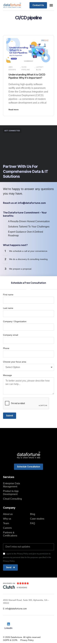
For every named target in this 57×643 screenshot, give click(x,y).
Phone (6, 348)
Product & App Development (11, 492)
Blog (32, 514)
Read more (14, 109)
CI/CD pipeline (26, 68)
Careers (7, 528)
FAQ (32, 523)
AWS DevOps (12, 68)
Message (7, 375)
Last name (8, 308)
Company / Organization (14, 321)
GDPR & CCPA (10, 640)
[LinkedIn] (8, 624)
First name (8, 294)
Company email (10, 335)
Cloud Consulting (12, 498)
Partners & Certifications (10, 534)
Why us (7, 518)
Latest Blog (39, 68)
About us (8, 514)
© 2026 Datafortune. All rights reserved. (22, 637)
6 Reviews (22, 587)
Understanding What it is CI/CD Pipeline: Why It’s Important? (27, 76)
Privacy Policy (27, 640)
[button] (51, 5)
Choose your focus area (14, 362)
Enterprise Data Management (11, 485)
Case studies (37, 518)
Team (6, 523)
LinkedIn (8, 628)
